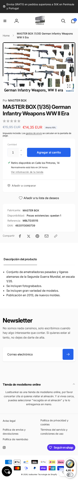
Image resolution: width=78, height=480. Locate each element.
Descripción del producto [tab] (20, 259)
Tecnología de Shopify (47, 474)
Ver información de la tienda (27, 172)
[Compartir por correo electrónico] (46, 236)
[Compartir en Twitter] (28, 236)
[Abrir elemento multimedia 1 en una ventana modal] (39, 67)
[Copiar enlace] (56, 236)
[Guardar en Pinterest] (37, 236)
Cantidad (12, 144)
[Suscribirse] (68, 354)
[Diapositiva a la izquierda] (6, 67)
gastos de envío (34, 133)
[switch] (70, 475)
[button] (5, 21)
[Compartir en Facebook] (20, 236)
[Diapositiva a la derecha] (71, 67)
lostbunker (33, 474)
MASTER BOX (15, 100)
